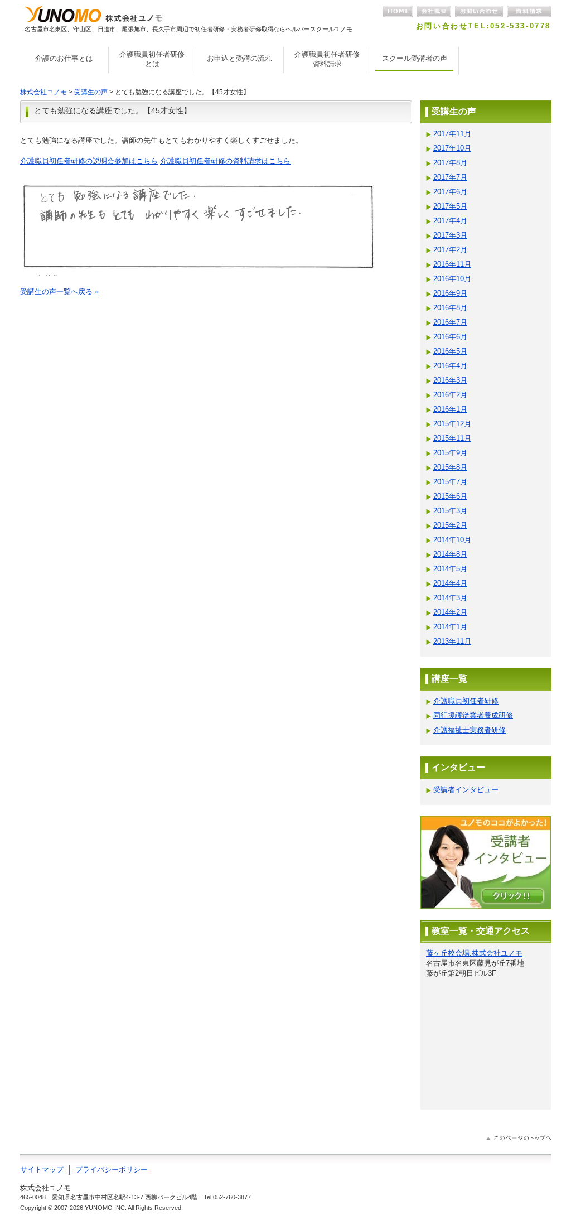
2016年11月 (452, 264)
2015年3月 (450, 511)
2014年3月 (450, 598)
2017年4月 (450, 220)
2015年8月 (450, 467)
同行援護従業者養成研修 (473, 715)
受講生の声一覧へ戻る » (59, 291)
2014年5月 (450, 569)
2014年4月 (450, 583)
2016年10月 (452, 278)
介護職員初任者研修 (466, 701)
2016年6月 (450, 336)
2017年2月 (450, 249)
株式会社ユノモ (43, 92)
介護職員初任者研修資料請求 (327, 59)
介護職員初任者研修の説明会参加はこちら (89, 161)
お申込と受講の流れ (239, 58)
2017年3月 (450, 235)
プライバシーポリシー (111, 1169)
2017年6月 (450, 191)
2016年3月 (450, 380)
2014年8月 (450, 554)
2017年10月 (452, 148)
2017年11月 (452, 133)
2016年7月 (450, 322)
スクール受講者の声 (414, 58)
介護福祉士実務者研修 (469, 730)
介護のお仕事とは (64, 58)
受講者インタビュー (466, 789)
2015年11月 (452, 438)
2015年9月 (450, 452)
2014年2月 (450, 612)
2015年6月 (450, 496)
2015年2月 (450, 525)
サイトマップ (42, 1169)
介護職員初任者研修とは (152, 59)
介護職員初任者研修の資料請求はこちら (225, 161)
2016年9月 (450, 293)
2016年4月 (450, 365)
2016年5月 (450, 351)
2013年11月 (452, 641)
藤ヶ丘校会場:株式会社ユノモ (474, 953)
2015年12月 (452, 423)
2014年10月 (452, 540)
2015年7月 (450, 482)
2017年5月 (450, 206)
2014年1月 (450, 627)
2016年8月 (450, 307)
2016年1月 (450, 409)
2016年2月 (450, 394)
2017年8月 (450, 162)
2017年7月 (450, 177)
